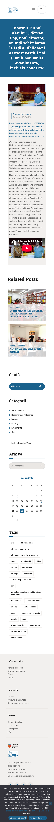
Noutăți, (13, 346)
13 (27, 501)
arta (12, 543)
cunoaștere (27, 567)
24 (13, 511)
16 (41, 501)
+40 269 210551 (18, 769)
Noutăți (16, 114)
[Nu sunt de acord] (50, 803)
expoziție (28, 574)
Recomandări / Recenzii (22, 415)
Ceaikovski (26, 561)
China (38, 561)
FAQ (9, 732)
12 (22, 501)
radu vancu (35, 625)
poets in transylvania (31, 613)
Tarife (10, 677)
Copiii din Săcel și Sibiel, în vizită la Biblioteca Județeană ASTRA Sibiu (26, 313)
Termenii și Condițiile (40, 811)
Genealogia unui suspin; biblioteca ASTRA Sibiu (26, 593)
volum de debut (17, 638)
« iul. (16, 520)
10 (13, 501)
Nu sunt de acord (38, 818)
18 (17, 506)
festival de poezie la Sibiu (22, 580)
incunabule (16, 601)
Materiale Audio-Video (21, 443)
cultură (14, 567)
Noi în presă (13, 728)
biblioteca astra (26, 543)
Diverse (14, 419)
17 (13, 506)
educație (14, 574)
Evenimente (26, 114)
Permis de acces (15, 668)
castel (13, 561)
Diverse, (13, 308)
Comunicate (13, 725)
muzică (14, 607)
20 (27, 506)
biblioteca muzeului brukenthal (24, 555)
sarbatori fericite (18, 631)
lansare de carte (33, 601)
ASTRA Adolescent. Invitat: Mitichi (26, 350)
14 (32, 501)
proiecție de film (18, 625)
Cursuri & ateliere (15, 722)
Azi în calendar (18, 410)
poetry (13, 613)
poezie (14, 619)
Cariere (14, 432)
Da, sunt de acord (18, 818)
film (12, 586)
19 (22, 506)
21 (32, 506)
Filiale (10, 674)
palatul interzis (29, 607)
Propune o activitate (17, 700)
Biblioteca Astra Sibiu (20, 549)
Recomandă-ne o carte (18, 703)
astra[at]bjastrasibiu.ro (23, 776)
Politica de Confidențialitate (17, 811)
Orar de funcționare (16, 671)
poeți (24, 619)
